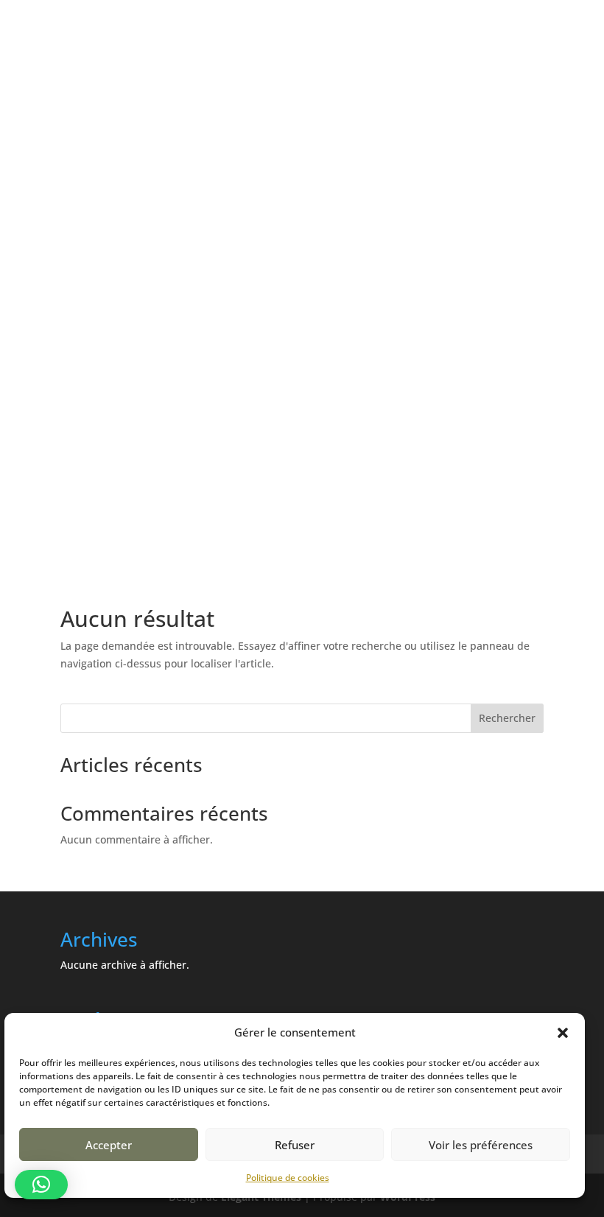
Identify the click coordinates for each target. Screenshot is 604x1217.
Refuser (295, 1144)
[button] (562, 1032)
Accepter (108, 1144)
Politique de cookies (287, 1177)
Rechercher (507, 718)
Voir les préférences (481, 1144)
